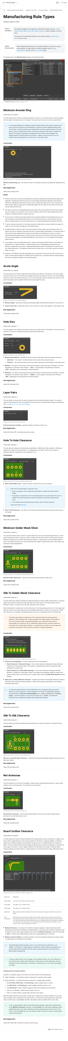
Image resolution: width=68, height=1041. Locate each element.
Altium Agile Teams (25, 31)
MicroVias (24, 505)
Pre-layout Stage (43, 10)
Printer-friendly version (57, 1029)
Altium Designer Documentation (15, 10)
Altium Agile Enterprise (37, 31)
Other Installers (38, 50)
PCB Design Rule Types (56, 10)
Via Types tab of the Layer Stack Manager (18, 404)
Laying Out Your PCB (31, 10)
